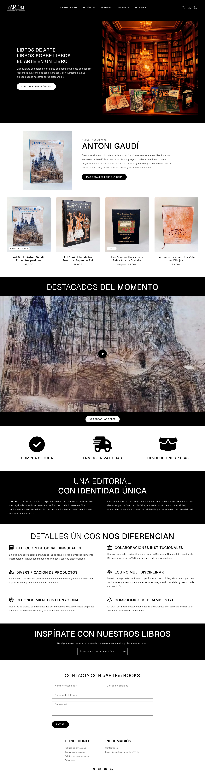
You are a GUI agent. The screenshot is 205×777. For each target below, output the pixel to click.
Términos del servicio (75, 752)
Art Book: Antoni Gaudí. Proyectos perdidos (28, 259)
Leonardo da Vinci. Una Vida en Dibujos (176, 259)
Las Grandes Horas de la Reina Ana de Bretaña (127, 259)
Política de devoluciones (77, 756)
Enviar (60, 724)
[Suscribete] (124, 651)
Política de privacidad (75, 748)
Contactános (111, 748)
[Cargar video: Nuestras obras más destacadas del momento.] (102, 354)
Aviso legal (70, 760)
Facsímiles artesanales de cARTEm (122, 752)
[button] (183, 7)
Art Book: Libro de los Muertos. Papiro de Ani (78, 259)
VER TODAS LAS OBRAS (103, 419)
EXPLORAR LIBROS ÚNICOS (36, 86)
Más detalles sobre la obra (104, 177)
